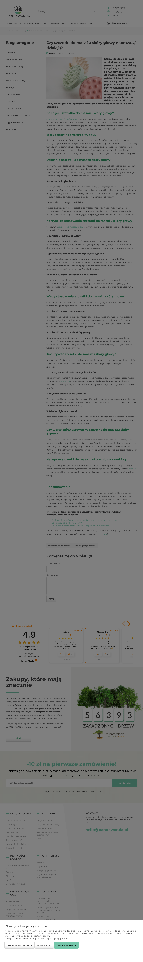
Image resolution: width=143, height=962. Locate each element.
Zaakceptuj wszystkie (66, 945)
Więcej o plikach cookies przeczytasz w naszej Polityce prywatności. (37, 938)
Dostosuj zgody (44, 945)
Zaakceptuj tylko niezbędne (19, 945)
